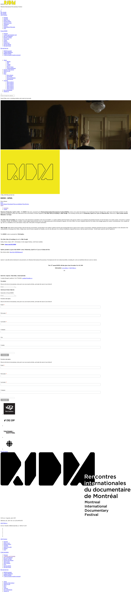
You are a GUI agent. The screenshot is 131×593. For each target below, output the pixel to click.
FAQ (5, 28)
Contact (8, 64)
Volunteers (6, 24)
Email (3, 305)
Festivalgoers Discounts (9, 27)
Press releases (10, 75)
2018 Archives (10, 88)
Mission (8, 61)
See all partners (4, 451)
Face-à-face (6, 39)
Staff (8, 63)
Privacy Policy (10, 67)
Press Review (10, 79)
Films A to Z (7, 20)
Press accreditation (11, 77)
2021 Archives (10, 84)
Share (2, 205)
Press (5, 73)
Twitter (5, 209)
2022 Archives (10, 83)
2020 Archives (10, 86)
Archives (6, 80)
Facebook (6, 208)
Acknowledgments (11, 68)
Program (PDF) (7, 21)
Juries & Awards (8, 23)
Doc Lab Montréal (8, 36)
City (2, 337)
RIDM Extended (8, 51)
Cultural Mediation (8, 52)
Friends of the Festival (9, 583)
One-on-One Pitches (8, 560)
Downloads (9, 76)
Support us (6, 91)
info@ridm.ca (72, 268)
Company (3, 329)
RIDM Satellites (7, 53)
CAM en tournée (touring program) (12, 55)
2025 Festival (4, 539)
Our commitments (8, 90)
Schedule (6, 19)
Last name (4, 322)
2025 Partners (7, 563)
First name (4, 313)
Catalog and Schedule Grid (10, 35)
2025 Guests (7, 561)
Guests (5, 40)
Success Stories (7, 44)
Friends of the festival (9, 69)
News (5, 72)
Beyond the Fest (4, 569)
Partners (6, 25)
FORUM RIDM (4, 552)
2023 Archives (10, 82)
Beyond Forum (7, 45)
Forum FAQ (7, 43)
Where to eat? (7, 71)
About (5, 60)
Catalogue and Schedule (9, 556)
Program (6, 17)
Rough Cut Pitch (8, 37)
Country (3, 345)
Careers (8, 65)
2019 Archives (10, 87)
